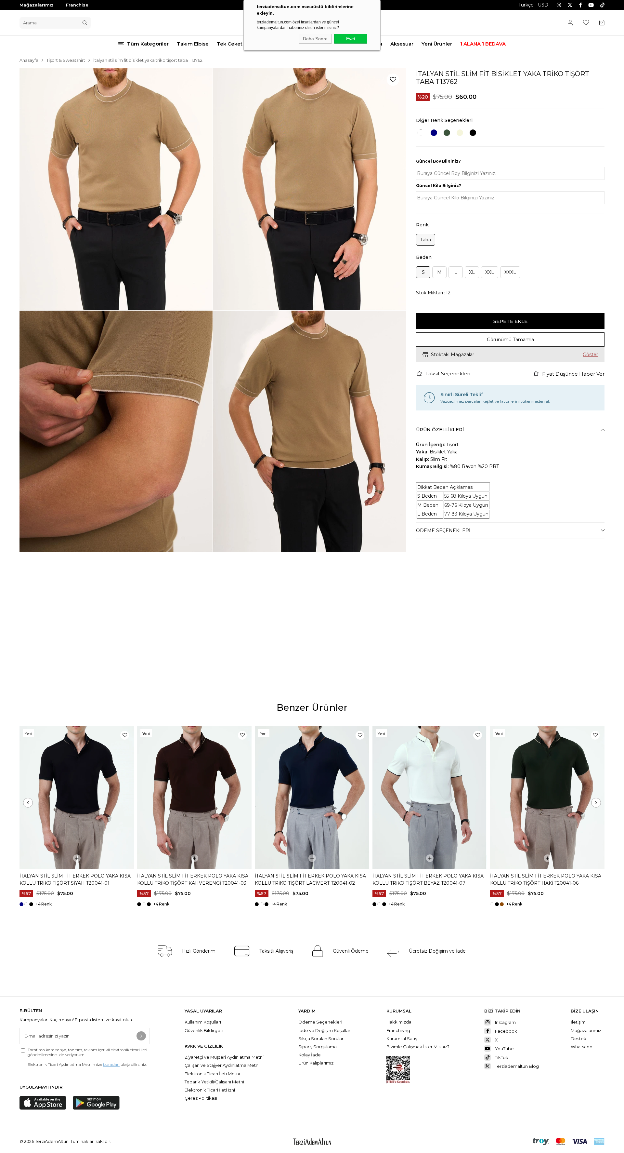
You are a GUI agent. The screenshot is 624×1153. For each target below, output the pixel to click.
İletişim (578, 1022)
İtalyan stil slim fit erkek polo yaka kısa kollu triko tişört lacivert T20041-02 (310, 879)
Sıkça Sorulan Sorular (321, 1038)
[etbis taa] (398, 1069)
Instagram (505, 1022)
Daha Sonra (315, 38)
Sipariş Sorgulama (317, 1046)
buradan (111, 1064)
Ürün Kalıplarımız (315, 1063)
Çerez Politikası (201, 1098)
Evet (350, 38)
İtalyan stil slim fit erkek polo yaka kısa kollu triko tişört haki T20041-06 (545, 879)
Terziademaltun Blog (517, 1066)
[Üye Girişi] (570, 22)
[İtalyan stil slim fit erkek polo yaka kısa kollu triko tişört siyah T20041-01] (77, 797)
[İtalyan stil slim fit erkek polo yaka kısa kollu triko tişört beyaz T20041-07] (429, 797)
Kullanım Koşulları (203, 1022)
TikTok (501, 1057)
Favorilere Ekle (124, 735)
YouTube (504, 1048)
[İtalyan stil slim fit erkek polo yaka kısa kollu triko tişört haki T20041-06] (547, 797)
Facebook (506, 1031)
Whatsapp (581, 1046)
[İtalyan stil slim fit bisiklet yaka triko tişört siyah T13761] (473, 133)
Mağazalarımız (37, 4)
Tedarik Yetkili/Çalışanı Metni (214, 1081)
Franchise (77, 4)
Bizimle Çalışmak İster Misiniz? (417, 1046)
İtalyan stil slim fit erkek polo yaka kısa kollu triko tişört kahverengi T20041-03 (192, 879)
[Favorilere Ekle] (393, 80)
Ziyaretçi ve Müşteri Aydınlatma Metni (224, 1057)
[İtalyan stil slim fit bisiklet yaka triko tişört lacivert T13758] (434, 133)
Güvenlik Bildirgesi (204, 1030)
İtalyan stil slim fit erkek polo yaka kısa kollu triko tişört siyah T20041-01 (75, 879)
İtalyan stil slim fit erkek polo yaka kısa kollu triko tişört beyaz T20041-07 (428, 879)
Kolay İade (309, 1054)
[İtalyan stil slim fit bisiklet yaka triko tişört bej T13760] (460, 133)
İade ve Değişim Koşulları (324, 1030)
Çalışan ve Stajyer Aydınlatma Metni (222, 1065)
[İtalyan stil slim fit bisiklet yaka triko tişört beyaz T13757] (421, 133)
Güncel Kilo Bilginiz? (438, 185)
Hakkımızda (399, 1022)
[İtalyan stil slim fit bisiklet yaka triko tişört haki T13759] (447, 133)
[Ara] (85, 22)
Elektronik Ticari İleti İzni (210, 1090)
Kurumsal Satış (402, 1038)
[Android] (96, 1103)
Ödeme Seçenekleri (443, 530)
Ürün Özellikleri (440, 430)
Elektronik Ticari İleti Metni (212, 1073)
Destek (578, 1038)
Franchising (398, 1030)
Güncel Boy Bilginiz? (438, 161)
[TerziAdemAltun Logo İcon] (312, 1141)
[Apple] (43, 1103)
